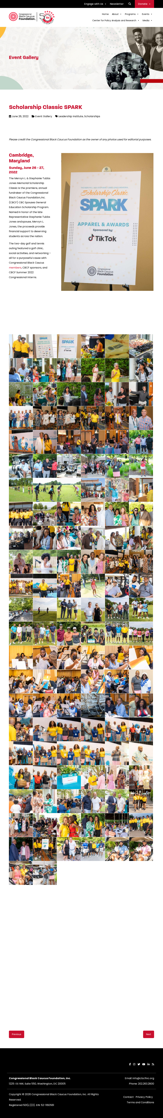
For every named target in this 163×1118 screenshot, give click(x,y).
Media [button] (146, 20)
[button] (129, 4)
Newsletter (117, 4)
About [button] (115, 14)
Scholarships (92, 116)
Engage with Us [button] (93, 4)
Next (158, 189)
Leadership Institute (70, 116)
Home (105, 14)
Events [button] (145, 14)
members (15, 267)
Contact (128, 1076)
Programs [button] (130, 14)
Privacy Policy (144, 1076)
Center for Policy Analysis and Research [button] (114, 20)
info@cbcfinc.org (143, 1057)
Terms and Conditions (140, 1081)
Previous (56, 189)
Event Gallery (43, 116)
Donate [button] (142, 4)
